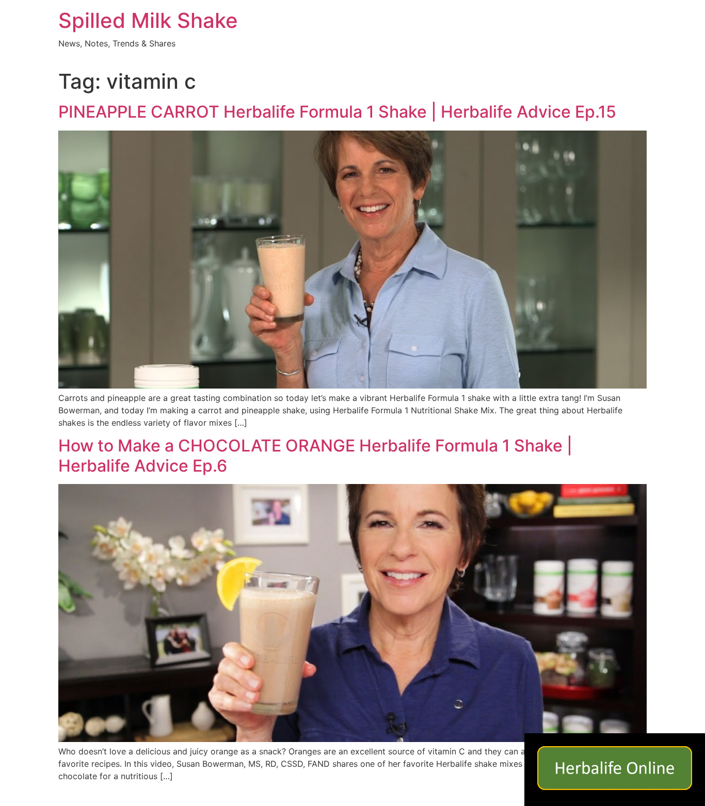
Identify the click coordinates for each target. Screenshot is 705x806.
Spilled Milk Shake (148, 20)
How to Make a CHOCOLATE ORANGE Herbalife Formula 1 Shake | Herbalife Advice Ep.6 (315, 455)
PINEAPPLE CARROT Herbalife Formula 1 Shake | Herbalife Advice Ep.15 (337, 112)
